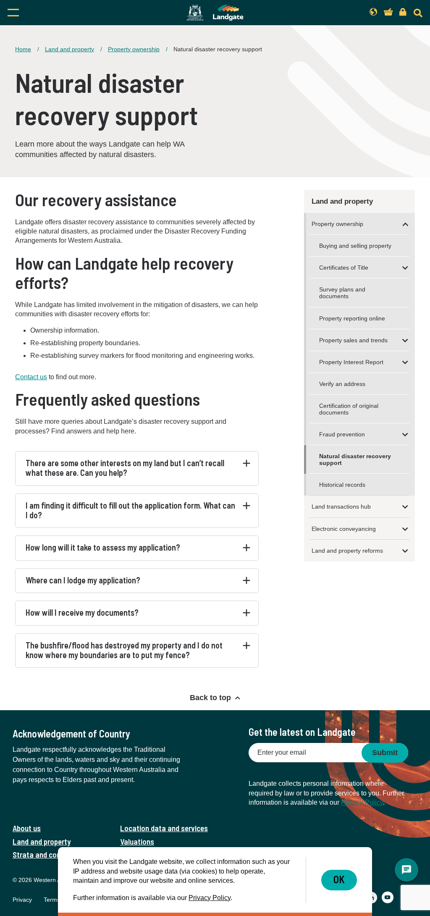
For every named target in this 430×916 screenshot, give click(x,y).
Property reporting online (352, 318)
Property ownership (134, 49)
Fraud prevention (342, 434)
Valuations (137, 841)
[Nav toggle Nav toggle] (68, 12)
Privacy (22, 899)
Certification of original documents (348, 409)
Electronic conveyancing (344, 528)
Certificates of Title (343, 267)
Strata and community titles (57, 854)
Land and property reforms (347, 550)
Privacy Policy (362, 802)
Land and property (69, 49)
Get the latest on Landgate (302, 732)
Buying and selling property (355, 245)
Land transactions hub (341, 506)
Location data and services (164, 828)
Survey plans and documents (342, 292)
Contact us (31, 377)
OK (339, 879)
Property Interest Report (351, 362)
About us (27, 828)
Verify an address (342, 384)
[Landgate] (215, 12)
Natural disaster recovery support (355, 459)
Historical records (342, 484)
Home (23, 49)
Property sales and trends (353, 340)
